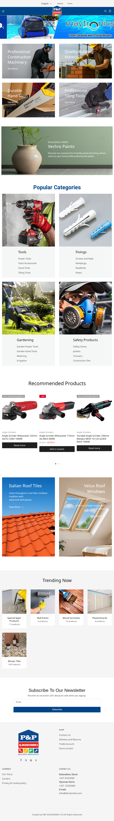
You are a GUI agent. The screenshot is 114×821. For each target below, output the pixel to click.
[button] (3, 27)
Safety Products (85, 340)
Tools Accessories (27, 263)
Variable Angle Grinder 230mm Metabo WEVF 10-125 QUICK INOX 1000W (93, 438)
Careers (6, 778)
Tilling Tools (24, 272)
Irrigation (22, 360)
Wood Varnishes (71, 618)
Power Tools (24, 258)
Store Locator (66, 748)
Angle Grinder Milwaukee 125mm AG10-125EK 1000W (19, 437)
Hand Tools (24, 267)
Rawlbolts (81, 267)
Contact (70, 3)
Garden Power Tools (27, 346)
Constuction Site (82, 360)
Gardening (25, 340)
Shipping (60, 3)
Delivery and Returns (70, 739)
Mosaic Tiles (14, 661)
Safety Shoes (80, 346)
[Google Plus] (31, 760)
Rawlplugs (81, 263)
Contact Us (65, 735)
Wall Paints (43, 618)
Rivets (79, 272)
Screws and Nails (84, 258)
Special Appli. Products (14, 619)
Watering (22, 356)
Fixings (81, 252)
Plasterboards (99, 618)
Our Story (7, 774)
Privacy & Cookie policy (14, 783)
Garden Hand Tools (27, 351)
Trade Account (66, 743)
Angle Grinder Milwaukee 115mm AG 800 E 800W (57, 437)
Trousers (77, 356)
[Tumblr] (36, 760)
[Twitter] (26, 760)
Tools (22, 252)
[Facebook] (20, 760)
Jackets (76, 351)
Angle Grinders (9, 432)
